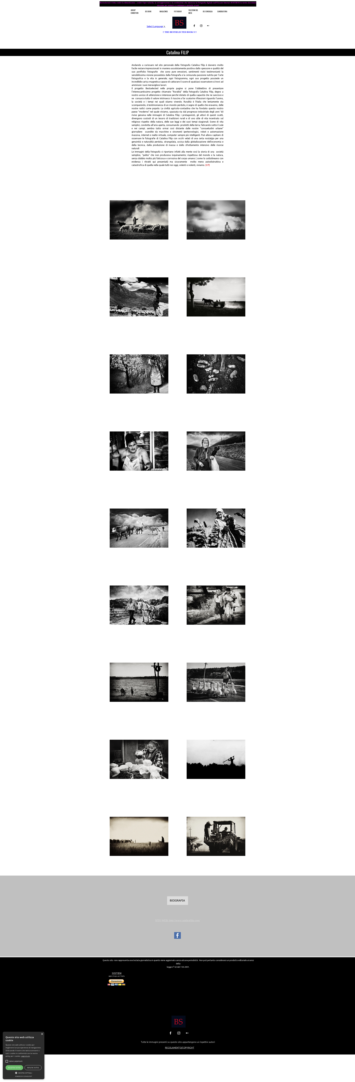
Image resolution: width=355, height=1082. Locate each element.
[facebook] (194, 25)
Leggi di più (25, 1056)
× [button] (42, 1034)
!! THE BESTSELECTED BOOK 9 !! (180, 32)
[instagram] (201, 25)
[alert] (23, 1055)
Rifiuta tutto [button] (33, 1068)
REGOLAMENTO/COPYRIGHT (179, 1047)
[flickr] (208, 25)
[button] (15, 1061)
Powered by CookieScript (23, 1076)
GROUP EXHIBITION (134, 11)
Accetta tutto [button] (14, 1068)
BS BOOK (148, 11)
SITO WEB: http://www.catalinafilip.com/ (177, 920)
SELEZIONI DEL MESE (193, 11)
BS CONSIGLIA (208, 11)
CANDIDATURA (222, 11)
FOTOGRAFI (178, 11)
